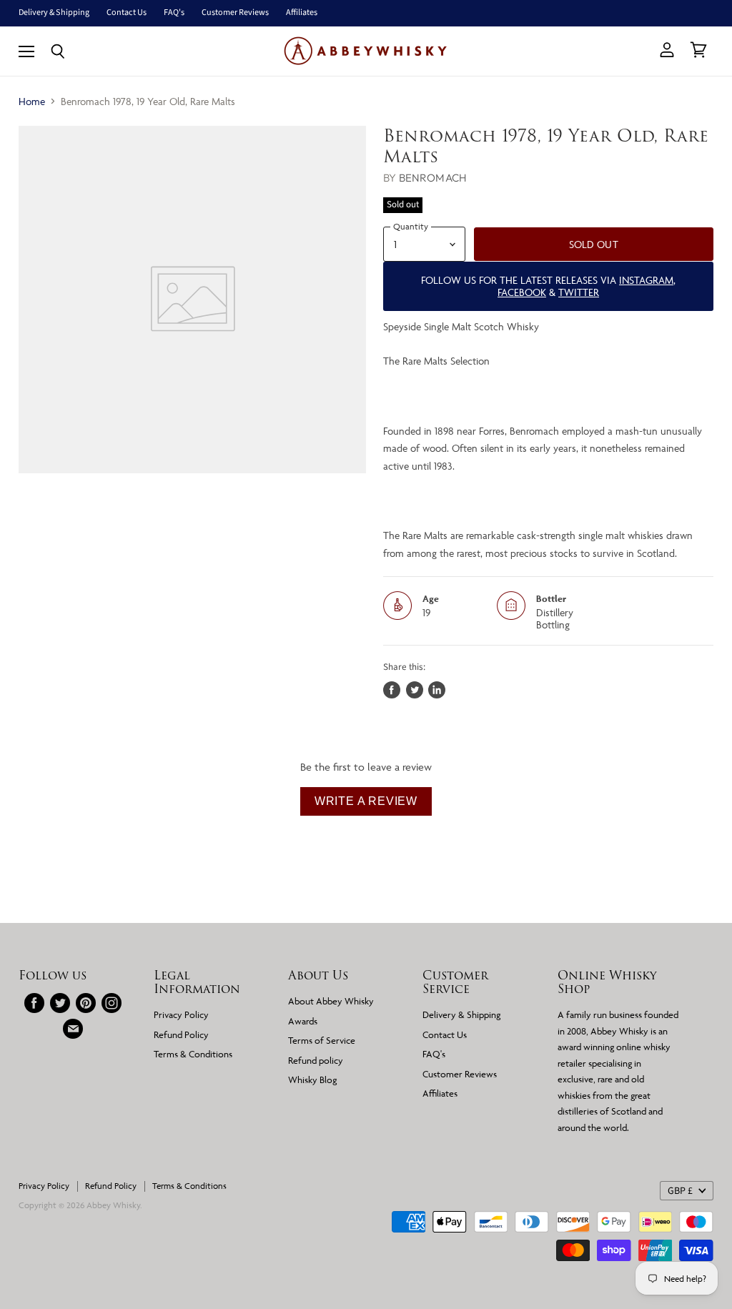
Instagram (646, 280)
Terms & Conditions (193, 1053)
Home (32, 101)
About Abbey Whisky (331, 1001)
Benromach (433, 177)
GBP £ (680, 1191)
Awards (302, 1021)
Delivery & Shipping (54, 13)
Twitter (578, 292)
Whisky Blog (312, 1079)
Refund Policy (181, 1034)
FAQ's (174, 13)
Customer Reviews (235, 13)
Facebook (522, 292)
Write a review (366, 801)
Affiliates (301, 13)
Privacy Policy (181, 1014)
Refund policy (315, 1060)
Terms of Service (321, 1040)
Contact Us (127, 13)
